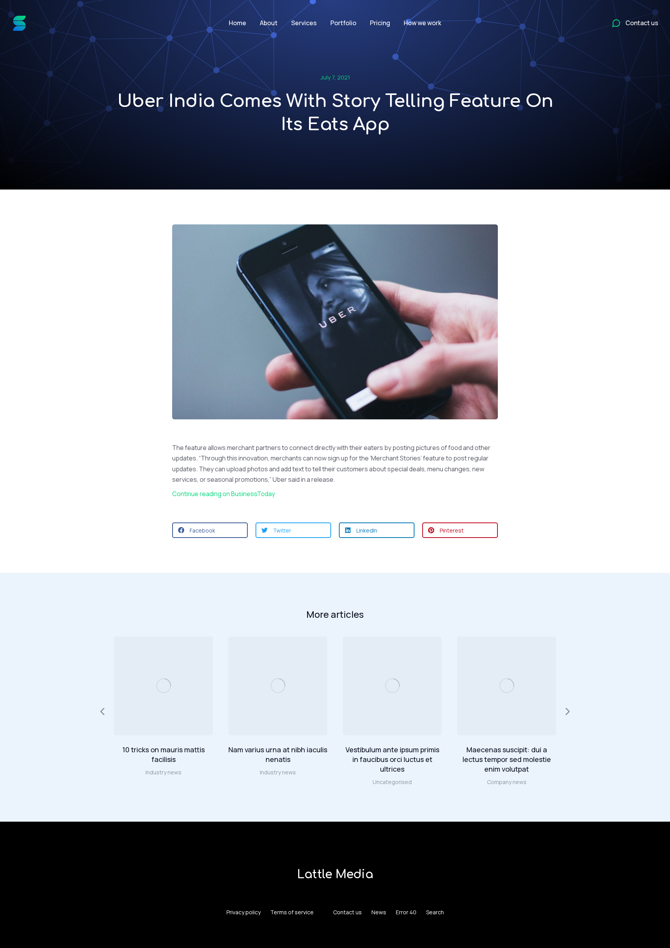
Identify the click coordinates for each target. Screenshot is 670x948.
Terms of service (292, 912)
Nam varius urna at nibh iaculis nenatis (277, 754)
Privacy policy (243, 912)
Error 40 (406, 912)
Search (435, 912)
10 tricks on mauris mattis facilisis (163, 754)
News (378, 912)
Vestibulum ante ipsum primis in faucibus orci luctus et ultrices (392, 759)
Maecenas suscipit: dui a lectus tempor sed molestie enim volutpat (507, 759)
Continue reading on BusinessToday (223, 494)
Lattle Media (335, 874)
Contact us (347, 912)
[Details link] (163, 685)
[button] (210, 530)
